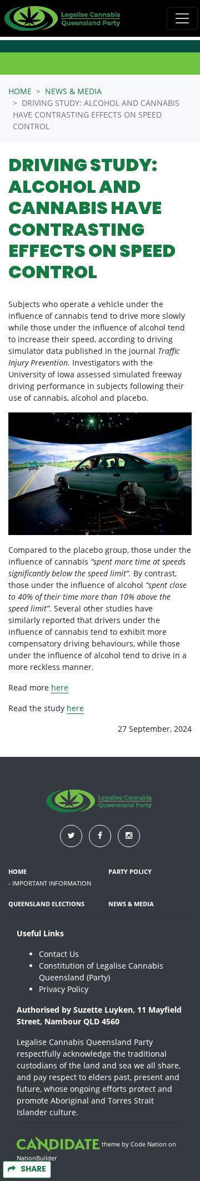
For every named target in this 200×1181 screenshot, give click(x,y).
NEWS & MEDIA (73, 91)
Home (20, 91)
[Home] (63, 18)
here (59, 687)
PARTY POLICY (130, 871)
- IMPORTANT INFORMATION (49, 883)
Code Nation (149, 1144)
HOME (17, 871)
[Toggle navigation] (182, 18)
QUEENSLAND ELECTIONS (46, 904)
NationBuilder (37, 1158)
